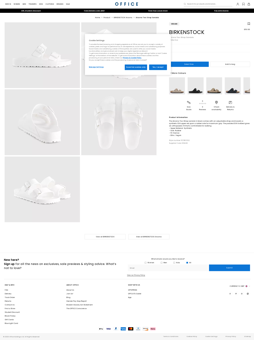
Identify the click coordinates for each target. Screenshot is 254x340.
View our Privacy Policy (136, 275)
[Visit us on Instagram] (242, 293)
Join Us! (69, 294)
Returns (8, 301)
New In (8, 4)
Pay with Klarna (221, 11)
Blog (68, 297)
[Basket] (247, 4)
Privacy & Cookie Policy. (132, 58)
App (129, 297)
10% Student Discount (31, 11)
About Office (72, 285)
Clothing (50, 4)
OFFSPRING (132, 290)
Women (17, 4)
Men (24, 4)
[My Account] (236, 4)
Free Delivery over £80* (94, 11)
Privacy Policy (231, 336)
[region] (128, 54)
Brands (60, 4)
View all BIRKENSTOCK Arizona (149, 237)
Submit (229, 268)
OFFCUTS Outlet (134, 294)
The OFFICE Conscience (76, 308)
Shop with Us (134, 285)
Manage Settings (96, 67)
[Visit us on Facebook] (230, 293)
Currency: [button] (237, 286)
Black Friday (10, 316)
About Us (70, 290)
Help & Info (10, 285)
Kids (41, 4)
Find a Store (10, 308)
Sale (68, 4)
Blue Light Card (11, 323)
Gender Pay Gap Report (76, 301)
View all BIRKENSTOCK (105, 237)
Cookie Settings (211, 336)
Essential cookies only (136, 67)
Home (97, 17)
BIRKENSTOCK (187, 32)
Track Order (10, 297)
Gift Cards (9, 319)
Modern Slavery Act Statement (79, 305)
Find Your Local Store (158, 11)
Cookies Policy (192, 336)
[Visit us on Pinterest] (236, 293)
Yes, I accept (158, 67)
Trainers (33, 4)
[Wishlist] (241, 4)
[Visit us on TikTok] (248, 293)
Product (107, 17)
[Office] (127, 4)
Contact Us (10, 305)
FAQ (6, 290)
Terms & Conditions (170, 336)
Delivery (8, 294)
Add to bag (230, 64)
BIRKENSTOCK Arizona (123, 17)
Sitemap (247, 336)
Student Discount (12, 312)
